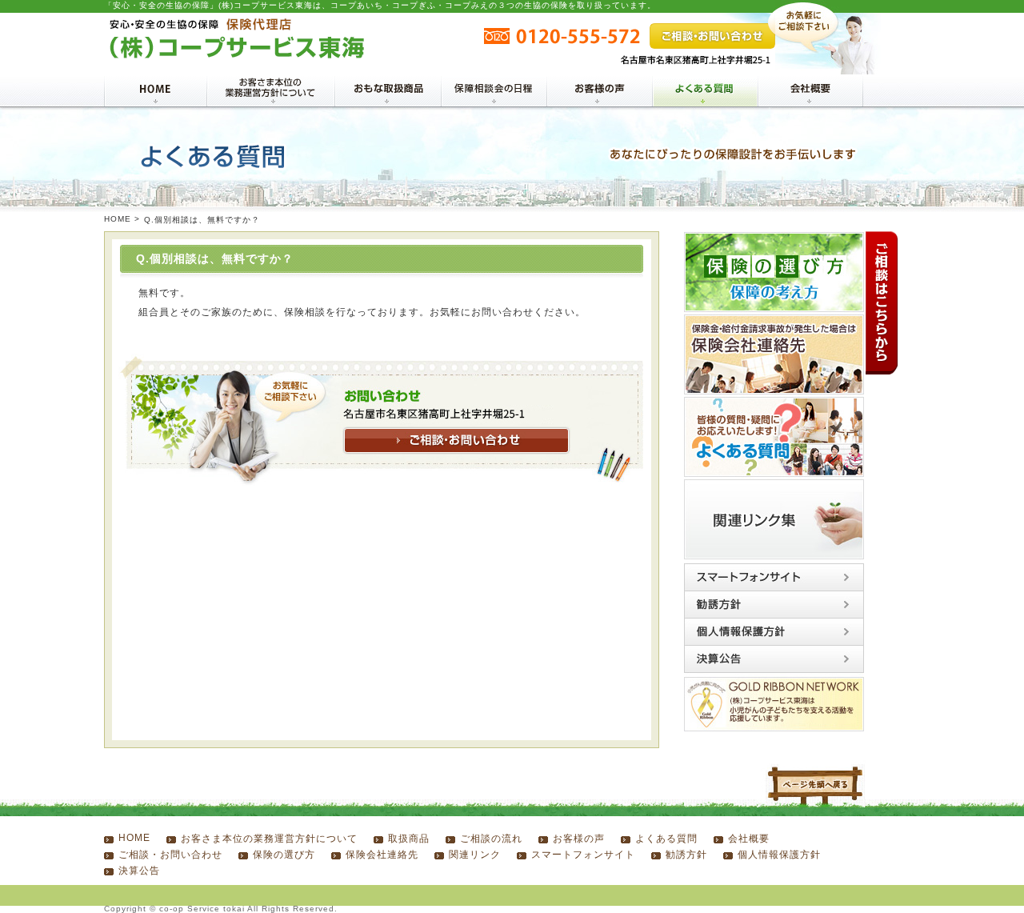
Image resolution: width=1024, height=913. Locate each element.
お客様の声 (579, 838)
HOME (117, 218)
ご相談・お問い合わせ (170, 854)
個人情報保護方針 (779, 854)
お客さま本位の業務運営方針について (269, 838)
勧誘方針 (686, 854)
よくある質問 (666, 838)
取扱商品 (409, 838)
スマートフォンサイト (583, 854)
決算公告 (139, 870)
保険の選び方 (284, 854)
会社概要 (749, 838)
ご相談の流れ (491, 838)
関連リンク (475, 854)
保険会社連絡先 (382, 854)
